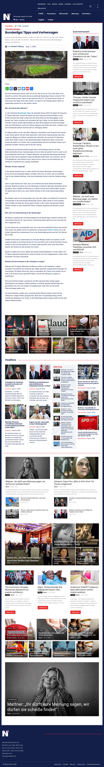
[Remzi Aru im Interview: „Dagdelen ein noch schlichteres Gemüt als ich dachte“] (63, 556)
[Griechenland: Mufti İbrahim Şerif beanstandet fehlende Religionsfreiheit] (87, 556)
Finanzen (76, 156)
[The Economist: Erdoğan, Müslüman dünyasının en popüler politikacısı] (19, 577)
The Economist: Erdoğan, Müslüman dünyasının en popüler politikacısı (17, 589)
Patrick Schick (52, 230)
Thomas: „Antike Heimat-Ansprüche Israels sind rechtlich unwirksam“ (84, 100)
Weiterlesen (78, 76)
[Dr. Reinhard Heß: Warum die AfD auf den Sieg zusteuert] (57, 418)
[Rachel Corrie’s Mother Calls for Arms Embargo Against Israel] (87, 345)
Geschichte (58, 538)
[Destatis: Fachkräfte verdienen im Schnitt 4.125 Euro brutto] (16, 649)
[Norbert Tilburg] (6, 46)
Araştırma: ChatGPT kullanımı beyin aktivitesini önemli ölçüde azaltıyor (84, 589)
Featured (76, 252)
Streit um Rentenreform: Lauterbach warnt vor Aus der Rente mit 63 (88, 434)
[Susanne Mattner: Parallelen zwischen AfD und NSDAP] (86, 235)
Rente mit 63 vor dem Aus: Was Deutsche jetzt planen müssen (88, 383)
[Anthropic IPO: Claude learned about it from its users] (52, 325)
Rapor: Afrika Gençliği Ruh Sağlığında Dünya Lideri (50, 588)
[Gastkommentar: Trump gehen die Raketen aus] (57, 438)
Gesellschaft (10, 651)
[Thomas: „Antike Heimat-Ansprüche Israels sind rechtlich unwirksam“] (86, 88)
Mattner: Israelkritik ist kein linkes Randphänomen (67, 404)
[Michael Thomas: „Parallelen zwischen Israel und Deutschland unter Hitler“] (15, 411)
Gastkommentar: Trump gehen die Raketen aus (67, 438)
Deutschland (82, 388)
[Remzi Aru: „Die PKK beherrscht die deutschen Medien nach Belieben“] (28, 544)
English (10, 326)
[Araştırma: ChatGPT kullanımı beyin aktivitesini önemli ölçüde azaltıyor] (84, 577)
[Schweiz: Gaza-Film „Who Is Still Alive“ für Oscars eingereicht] (76, 468)
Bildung (10, 628)
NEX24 (81, 59)
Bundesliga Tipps (24, 113)
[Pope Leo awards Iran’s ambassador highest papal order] (83, 325)
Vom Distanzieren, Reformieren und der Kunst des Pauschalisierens (68, 444)
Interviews (11, 554)
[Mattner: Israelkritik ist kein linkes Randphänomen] (57, 404)
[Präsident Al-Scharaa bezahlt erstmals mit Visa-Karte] (15, 372)
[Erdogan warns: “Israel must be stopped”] (20, 325)
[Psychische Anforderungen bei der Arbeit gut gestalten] (52, 629)
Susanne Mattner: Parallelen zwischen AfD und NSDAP (84, 247)
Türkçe (7, 595)
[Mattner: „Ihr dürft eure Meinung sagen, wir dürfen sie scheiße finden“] (86, 187)
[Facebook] (97, 5)
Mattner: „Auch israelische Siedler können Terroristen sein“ (67, 411)
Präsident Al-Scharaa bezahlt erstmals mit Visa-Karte (14, 384)
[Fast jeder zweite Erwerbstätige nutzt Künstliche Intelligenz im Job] (83, 629)
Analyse (76, 105)
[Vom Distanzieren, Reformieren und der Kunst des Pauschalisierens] (57, 444)
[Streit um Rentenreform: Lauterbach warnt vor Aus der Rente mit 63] (88, 422)
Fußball (9, 26)
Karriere (41, 630)
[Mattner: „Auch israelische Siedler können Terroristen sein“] (57, 410)
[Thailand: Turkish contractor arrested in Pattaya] (16, 345)
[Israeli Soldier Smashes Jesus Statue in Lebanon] (64, 345)
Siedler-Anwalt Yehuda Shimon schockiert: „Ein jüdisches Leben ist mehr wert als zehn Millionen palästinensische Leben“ (67, 428)
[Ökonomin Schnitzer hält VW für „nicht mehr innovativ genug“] (12, 502)
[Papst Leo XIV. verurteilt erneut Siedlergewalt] (40, 411)
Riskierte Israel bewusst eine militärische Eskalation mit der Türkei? (85, 54)
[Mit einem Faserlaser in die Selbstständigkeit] (64, 649)
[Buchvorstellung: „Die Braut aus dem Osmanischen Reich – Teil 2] (75, 535)
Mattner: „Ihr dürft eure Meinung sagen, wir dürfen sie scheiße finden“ (85, 199)
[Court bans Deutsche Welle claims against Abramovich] (40, 345)
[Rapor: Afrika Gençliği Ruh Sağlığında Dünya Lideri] (52, 577)
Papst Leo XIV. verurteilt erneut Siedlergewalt (39, 423)
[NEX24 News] (7, 17)
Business (42, 326)
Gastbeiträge (77, 204)
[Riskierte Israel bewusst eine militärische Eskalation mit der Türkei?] (86, 42)
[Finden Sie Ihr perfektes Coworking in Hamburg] (87, 649)
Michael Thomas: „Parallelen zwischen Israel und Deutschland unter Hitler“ (14, 425)
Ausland (76, 59)
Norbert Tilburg (17, 46)
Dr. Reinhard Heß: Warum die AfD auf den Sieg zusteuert (67, 418)
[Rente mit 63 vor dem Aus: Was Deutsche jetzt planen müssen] (88, 372)
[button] (90, 6)
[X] (97, 7)
